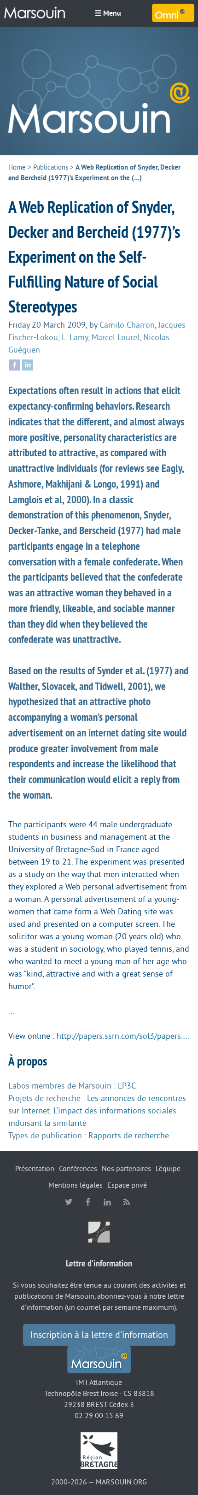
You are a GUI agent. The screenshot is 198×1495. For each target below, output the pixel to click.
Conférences (78, 1169)
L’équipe (168, 1169)
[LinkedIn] (27, 364)
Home (17, 167)
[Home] (99, 91)
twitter (68, 1201)
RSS (126, 1201)
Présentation (34, 1169)
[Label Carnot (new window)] (99, 1232)
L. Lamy (75, 337)
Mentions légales (75, 1185)
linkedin (107, 1201)
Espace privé (127, 1185)
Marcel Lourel (116, 337)
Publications (50, 167)
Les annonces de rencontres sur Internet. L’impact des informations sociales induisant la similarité (97, 1111)
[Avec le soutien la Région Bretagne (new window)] (99, 1450)
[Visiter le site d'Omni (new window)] (173, 13)
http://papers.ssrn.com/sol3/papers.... (123, 1036)
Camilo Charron (127, 325)
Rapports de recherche (128, 1135)
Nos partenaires (126, 1169)
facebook (88, 1201)
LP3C (127, 1085)
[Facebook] (14, 364)
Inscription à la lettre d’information (99, 1335)
